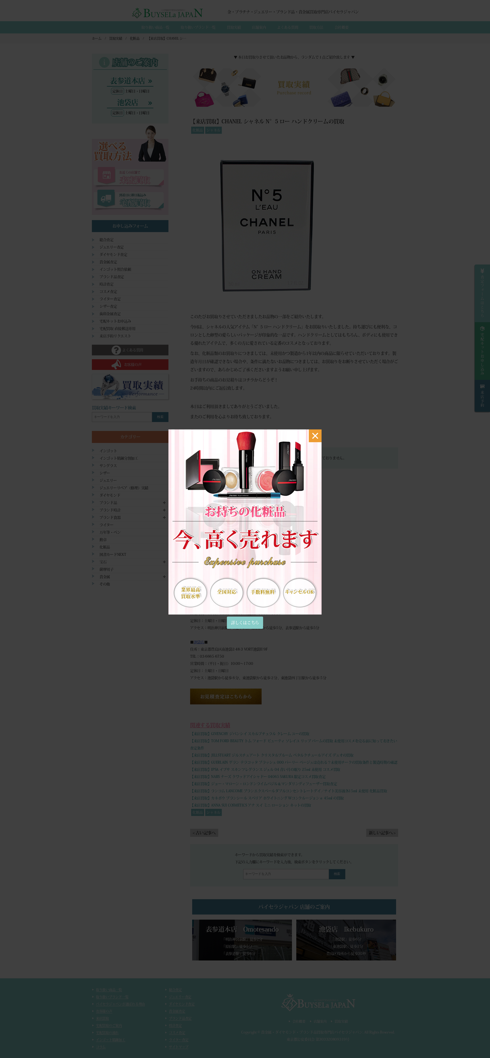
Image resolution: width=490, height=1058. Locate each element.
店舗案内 (259, 27)
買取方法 (316, 27)
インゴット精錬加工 (110, 1039)
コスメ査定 (108, 291)
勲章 (103, 540)
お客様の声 (104, 1011)
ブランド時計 (110, 510)
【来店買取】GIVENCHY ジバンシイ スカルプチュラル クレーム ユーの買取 (249, 734)
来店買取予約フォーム (211, 542)
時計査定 (107, 284)
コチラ (248, 380)
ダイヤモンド (110, 495)
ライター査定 (110, 299)
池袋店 (199, 642)
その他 (105, 584)
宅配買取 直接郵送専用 (118, 328)
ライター (107, 525)
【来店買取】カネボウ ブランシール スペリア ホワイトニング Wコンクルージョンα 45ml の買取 (267, 798)
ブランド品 (108, 502)
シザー (105, 473)
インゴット (108, 451)
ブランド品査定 (112, 277)
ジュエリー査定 (112, 247)
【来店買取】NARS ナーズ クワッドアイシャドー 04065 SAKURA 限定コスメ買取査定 (258, 776)
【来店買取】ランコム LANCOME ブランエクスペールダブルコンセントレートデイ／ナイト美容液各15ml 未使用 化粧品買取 (288, 791)
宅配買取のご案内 (109, 1025)
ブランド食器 (110, 517)
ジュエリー (108, 480)
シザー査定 (108, 306)
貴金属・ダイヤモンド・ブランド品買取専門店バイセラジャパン (312, 1032)
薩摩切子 (107, 569)
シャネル (213, 130)
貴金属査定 (108, 262)
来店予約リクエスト (115, 336)
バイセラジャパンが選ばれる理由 (120, 1004)
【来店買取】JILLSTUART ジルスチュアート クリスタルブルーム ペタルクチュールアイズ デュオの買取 (271, 755)
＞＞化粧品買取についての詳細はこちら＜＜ (230, 435)
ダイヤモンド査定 (113, 254)
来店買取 (102, 1018)
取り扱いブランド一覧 (198, 27)
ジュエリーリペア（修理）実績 (124, 488)
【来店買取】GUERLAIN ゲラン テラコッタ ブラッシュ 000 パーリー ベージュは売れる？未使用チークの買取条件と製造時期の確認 (293, 762)
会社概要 (342, 27)
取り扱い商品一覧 (155, 27)
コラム (101, 1047)
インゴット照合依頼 (115, 269)
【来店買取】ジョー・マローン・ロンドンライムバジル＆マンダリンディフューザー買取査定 (263, 784)
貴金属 (105, 577)
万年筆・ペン (110, 532)
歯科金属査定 (110, 314)
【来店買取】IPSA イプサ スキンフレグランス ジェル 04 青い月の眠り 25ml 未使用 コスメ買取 (265, 769)
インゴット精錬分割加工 (119, 458)
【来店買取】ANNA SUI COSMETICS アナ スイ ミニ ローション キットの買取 (250, 805)
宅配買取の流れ (107, 1032)
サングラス (108, 465)
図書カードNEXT (113, 554)
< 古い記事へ (204, 833)
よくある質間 (287, 27)
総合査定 (107, 240)
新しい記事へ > (382, 833)
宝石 (103, 562)
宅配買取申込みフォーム (213, 578)
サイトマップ (178, 1047)
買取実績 (234, 27)
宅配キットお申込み (115, 321)
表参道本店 (202, 592)
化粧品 (197, 130)
